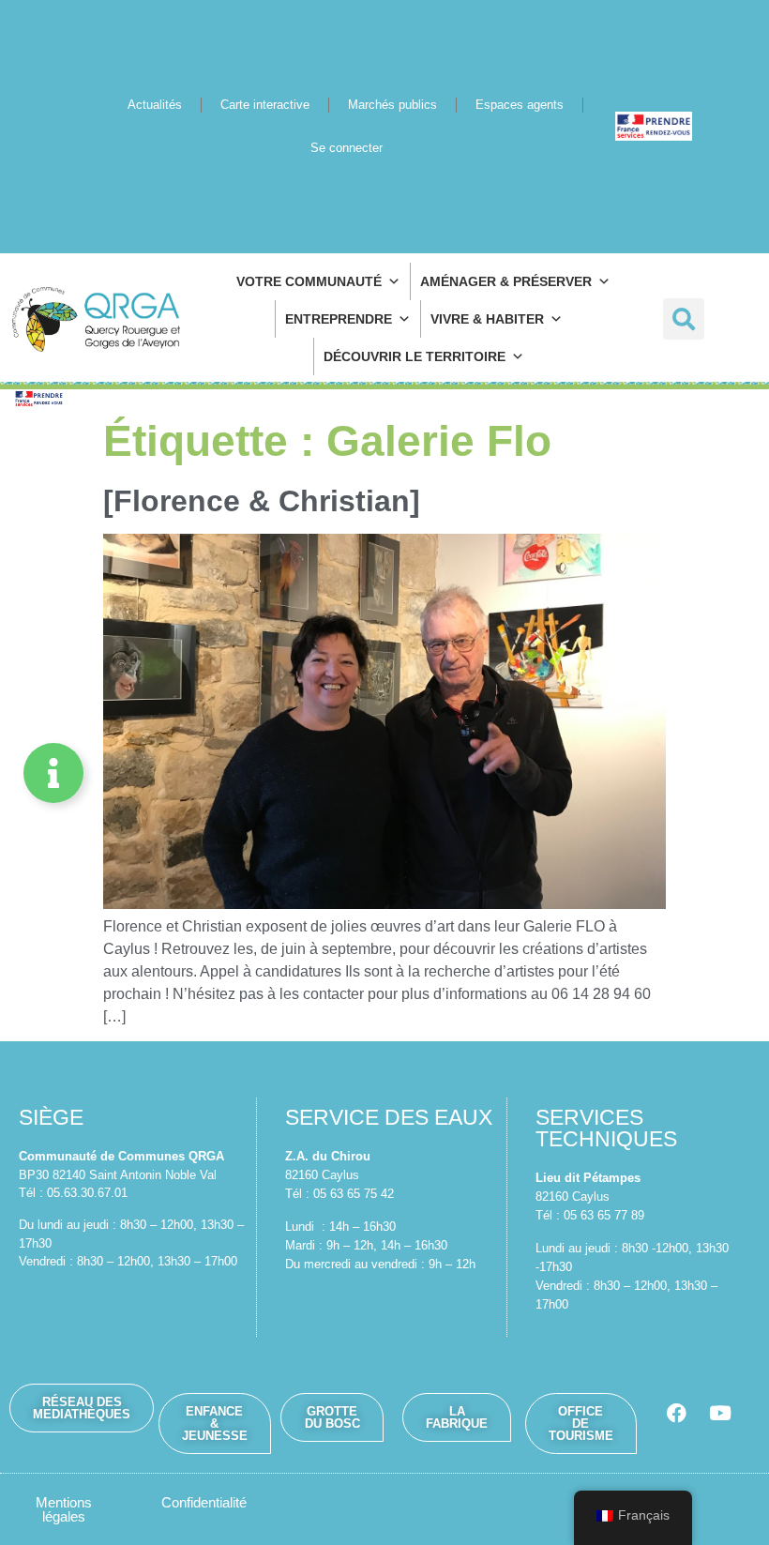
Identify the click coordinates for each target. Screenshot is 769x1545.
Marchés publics (392, 105)
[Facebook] (676, 1412)
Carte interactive (264, 105)
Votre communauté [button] (309, 281)
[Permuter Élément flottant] (53, 773)
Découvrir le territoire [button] (414, 356)
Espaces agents (519, 105)
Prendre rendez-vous (653, 126)
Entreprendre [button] (338, 318)
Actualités (155, 105)
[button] (683, 319)
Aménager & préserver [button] (506, 281)
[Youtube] (720, 1412)
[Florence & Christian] (261, 501)
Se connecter (346, 148)
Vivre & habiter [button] (487, 318)
